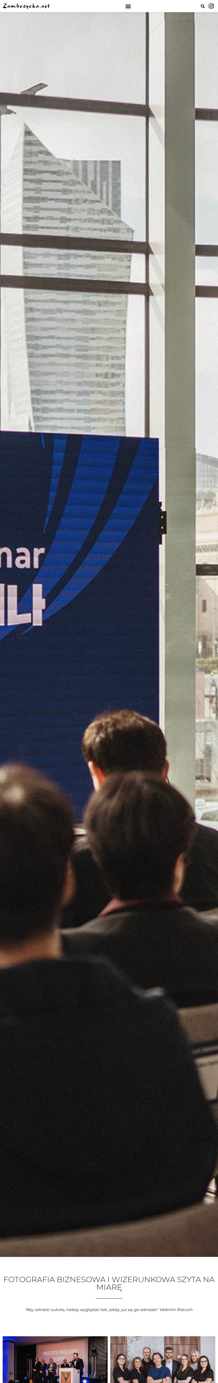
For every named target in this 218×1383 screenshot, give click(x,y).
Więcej (16, 1370)
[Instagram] (211, 6)
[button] (128, 6)
